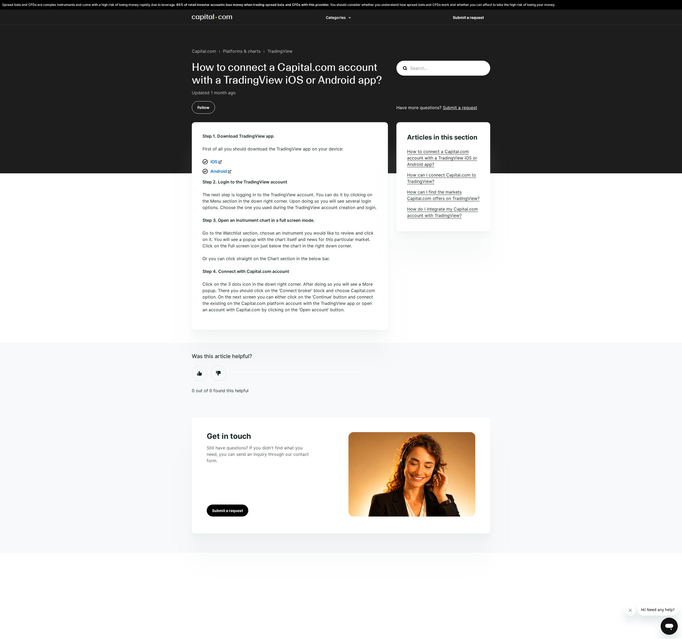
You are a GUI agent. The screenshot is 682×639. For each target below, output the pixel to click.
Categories (336, 17)
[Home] (212, 17)
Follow (203, 107)
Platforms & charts (242, 51)
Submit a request (468, 17)
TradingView (280, 51)
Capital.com (204, 51)
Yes (199, 373)
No (218, 373)
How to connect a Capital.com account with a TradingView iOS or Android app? (442, 158)
